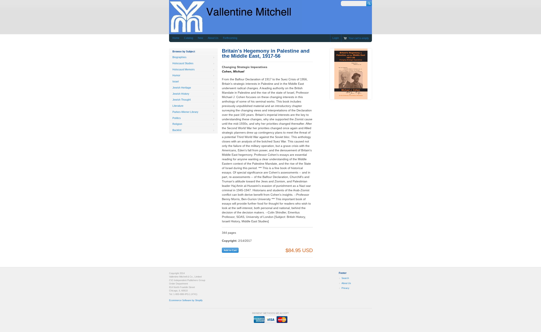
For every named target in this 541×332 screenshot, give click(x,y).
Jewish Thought (181, 99)
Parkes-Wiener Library (185, 112)
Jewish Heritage (181, 87)
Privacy (345, 288)
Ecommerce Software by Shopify (186, 300)
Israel (175, 81)
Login (335, 38)
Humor (176, 75)
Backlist (176, 130)
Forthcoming (230, 38)
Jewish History (180, 93)
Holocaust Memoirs (183, 69)
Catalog (188, 38)
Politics (176, 118)
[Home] (235, 31)
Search (345, 278)
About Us (213, 38)
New (200, 38)
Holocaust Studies (182, 63)
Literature (177, 105)
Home (175, 38)
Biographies (179, 57)
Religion (177, 124)
